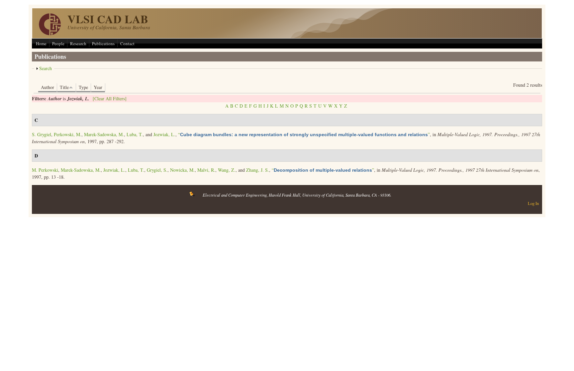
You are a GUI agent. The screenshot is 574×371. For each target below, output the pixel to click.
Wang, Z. (227, 170)
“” (304, 134)
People (58, 43)
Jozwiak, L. (164, 134)
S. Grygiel (41, 134)
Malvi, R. (206, 170)
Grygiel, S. (157, 170)
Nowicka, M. (182, 170)
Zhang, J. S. (257, 170)
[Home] (50, 33)
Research (78, 43)
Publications (103, 43)
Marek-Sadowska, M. (104, 134)
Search (45, 68)
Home (41, 43)
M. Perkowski (45, 170)
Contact (127, 43)
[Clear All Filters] (110, 98)
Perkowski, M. (67, 134)
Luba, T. (135, 134)
